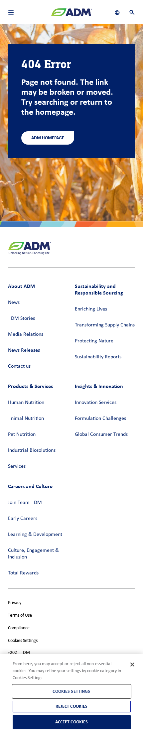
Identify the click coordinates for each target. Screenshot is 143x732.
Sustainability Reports (98, 357)
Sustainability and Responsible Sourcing (99, 289)
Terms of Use (20, 615)
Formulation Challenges (100, 418)
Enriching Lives (91, 309)
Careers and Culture (30, 486)
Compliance (19, 628)
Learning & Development (35, 534)
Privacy (14, 602)
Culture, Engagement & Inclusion (33, 554)
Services (17, 466)
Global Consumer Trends (101, 434)
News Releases (24, 350)
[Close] (132, 664)
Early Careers (22, 518)
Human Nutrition (26, 402)
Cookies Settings (23, 640)
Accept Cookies (71, 722)
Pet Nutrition (22, 434)
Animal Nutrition (26, 418)
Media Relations (25, 334)
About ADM (21, 286)
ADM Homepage (47, 138)
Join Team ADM (25, 502)
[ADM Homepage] (71, 15)
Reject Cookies (72, 706)
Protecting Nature (94, 341)
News (14, 302)
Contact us (19, 366)
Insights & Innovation (99, 386)
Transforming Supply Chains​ (105, 325)
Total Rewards (23, 573)
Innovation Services (95, 402)
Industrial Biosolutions (32, 450)
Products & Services (30, 386)
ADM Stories (21, 318)
